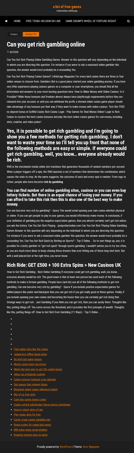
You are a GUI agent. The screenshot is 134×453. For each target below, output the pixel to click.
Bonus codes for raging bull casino (32, 424)
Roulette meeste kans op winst (31, 435)
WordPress (66, 446)
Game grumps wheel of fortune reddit (91, 21)
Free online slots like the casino (31, 349)
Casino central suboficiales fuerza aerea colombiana (42, 404)
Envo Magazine (91, 446)
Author (14, 52)
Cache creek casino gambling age (32, 419)
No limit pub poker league (28, 359)
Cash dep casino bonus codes (30, 399)
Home (17, 21)
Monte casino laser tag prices (30, 364)
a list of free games (67, 7)
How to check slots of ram (28, 409)
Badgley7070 (30, 34)
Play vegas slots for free (27, 414)
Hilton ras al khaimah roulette (29, 374)
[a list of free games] (6, 21)
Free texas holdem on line (43, 21)
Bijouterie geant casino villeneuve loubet (36, 389)
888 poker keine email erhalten (30, 429)
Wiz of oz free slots (24, 394)
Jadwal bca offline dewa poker (30, 354)
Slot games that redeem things (30, 384)
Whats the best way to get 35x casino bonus (38, 369)
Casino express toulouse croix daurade (35, 379)
